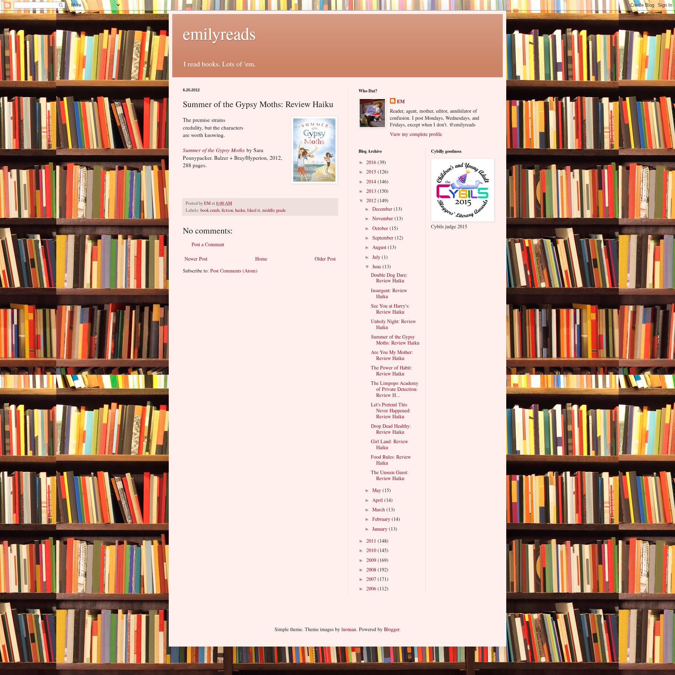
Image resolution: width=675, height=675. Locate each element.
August (380, 247)
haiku (240, 210)
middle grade (274, 210)
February (382, 519)
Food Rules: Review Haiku (391, 459)
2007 (372, 579)
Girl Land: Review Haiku (389, 444)
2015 (372, 171)
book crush (209, 210)
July (377, 257)
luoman (348, 629)
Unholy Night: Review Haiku (393, 324)
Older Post (325, 258)
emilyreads (219, 33)
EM (401, 101)
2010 (372, 550)
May (377, 490)
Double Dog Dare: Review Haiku (389, 277)
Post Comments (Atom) (233, 270)
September (383, 237)
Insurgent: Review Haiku (389, 293)
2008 (372, 569)
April (378, 500)
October (381, 228)
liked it (253, 210)
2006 (372, 588)
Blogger (391, 629)
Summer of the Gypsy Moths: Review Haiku (395, 339)
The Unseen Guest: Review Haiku (390, 475)
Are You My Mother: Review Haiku (392, 355)
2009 (372, 560)
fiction (227, 210)
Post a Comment (208, 244)
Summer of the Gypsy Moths (214, 149)
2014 (372, 181)
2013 (372, 191)
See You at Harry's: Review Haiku (390, 308)
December (383, 208)
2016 (372, 162)
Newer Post (196, 258)
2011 (372, 540)
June (377, 266)
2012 (372, 200)
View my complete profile (416, 134)
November (383, 218)
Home (261, 258)
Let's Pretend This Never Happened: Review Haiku (391, 410)
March (379, 509)
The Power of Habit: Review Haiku (391, 370)
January (380, 528)
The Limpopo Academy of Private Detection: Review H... (394, 389)
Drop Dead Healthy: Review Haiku (391, 428)
